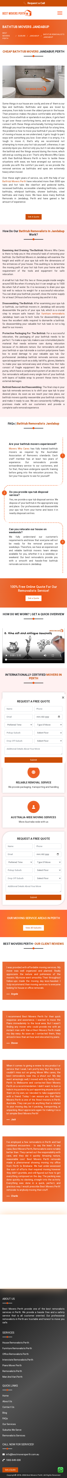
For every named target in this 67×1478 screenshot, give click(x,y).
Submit (33, 760)
